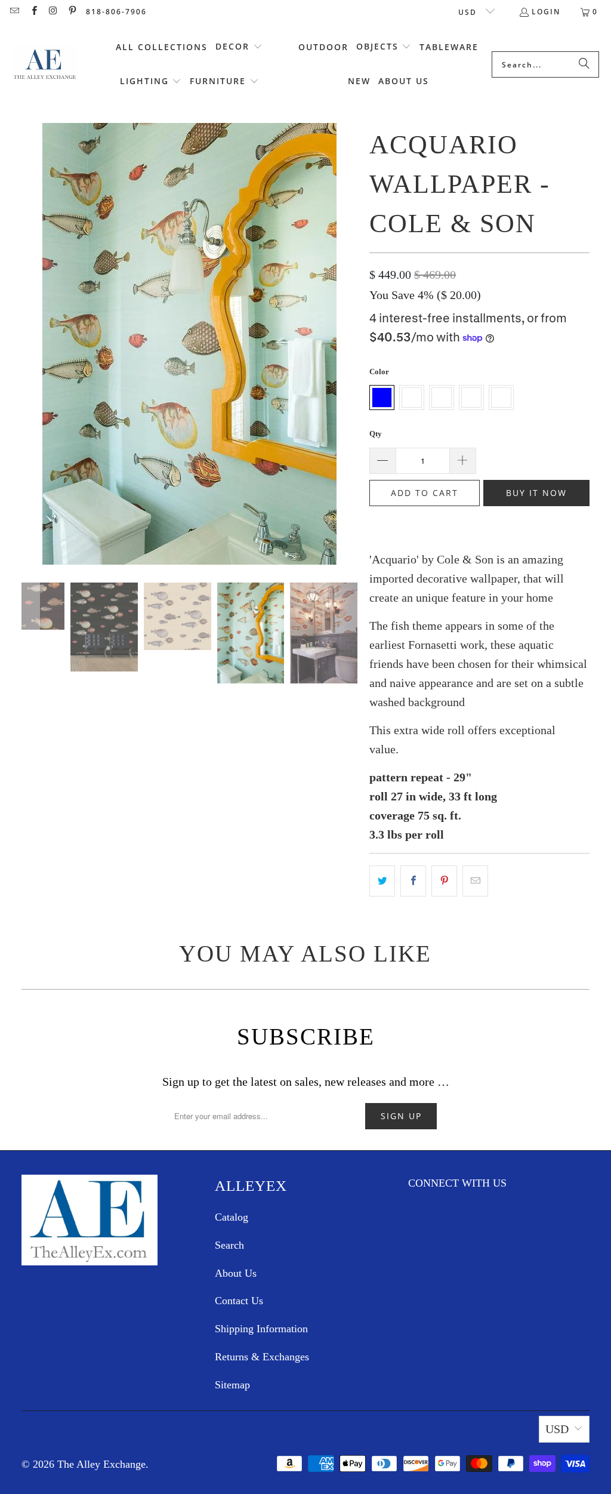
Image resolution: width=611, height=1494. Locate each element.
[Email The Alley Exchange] (14, 12)
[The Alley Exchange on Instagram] (53, 12)
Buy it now (536, 492)
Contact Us (239, 1301)
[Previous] (30, 375)
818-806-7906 (116, 12)
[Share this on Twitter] (382, 881)
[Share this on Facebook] (413, 881)
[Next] (348, 375)
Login (546, 12)
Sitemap (232, 1385)
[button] (239, 47)
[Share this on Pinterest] (444, 881)
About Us (236, 1273)
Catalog (231, 1217)
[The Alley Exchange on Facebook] (33, 12)
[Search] (584, 64)
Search (229, 1245)
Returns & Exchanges (262, 1357)
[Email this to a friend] (475, 881)
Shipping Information (261, 1329)
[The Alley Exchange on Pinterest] (72, 12)
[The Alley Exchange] (45, 64)
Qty (375, 433)
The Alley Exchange (101, 1464)
